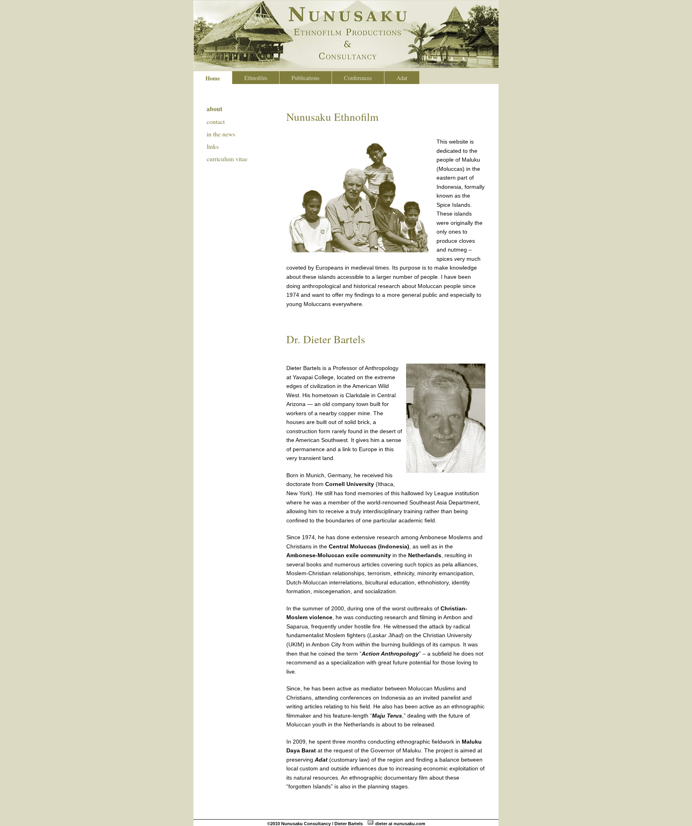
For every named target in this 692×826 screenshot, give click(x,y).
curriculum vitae (227, 158)
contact (216, 121)
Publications (306, 78)
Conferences (358, 78)
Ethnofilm (255, 78)
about (214, 108)
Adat (401, 78)
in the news (221, 134)
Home (212, 78)
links (213, 146)
